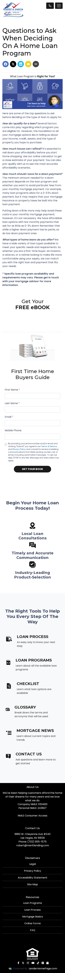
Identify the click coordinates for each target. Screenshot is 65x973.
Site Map (32, 884)
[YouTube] (33, 963)
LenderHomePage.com (43, 968)
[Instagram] (28, 963)
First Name (12, 390)
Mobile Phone (13, 430)
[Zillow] (43, 963)
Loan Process (32, 910)
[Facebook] (18, 963)
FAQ (32, 930)
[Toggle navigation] (59, 6)
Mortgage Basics (32, 916)
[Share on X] (13, 64)
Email (9, 417)
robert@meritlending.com (32, 845)
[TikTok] (38, 963)
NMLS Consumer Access (32, 815)
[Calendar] (47, 963)
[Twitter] (23, 963)
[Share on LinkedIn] (21, 64)
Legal (32, 864)
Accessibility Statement (32, 877)
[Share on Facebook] (5, 64)
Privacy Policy (19, 449)
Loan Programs (32, 903)
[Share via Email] (28, 64)
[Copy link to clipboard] (36, 64)
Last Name (12, 403)
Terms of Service (49, 446)
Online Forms (32, 923)
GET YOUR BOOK (32, 469)
